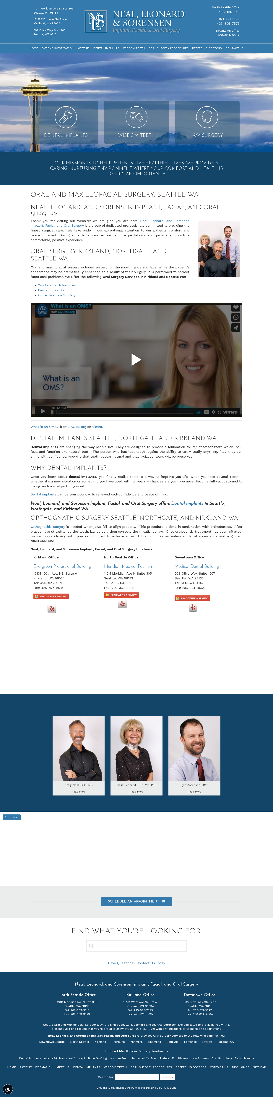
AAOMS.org (77, 427)
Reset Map (12, 817)
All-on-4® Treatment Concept (64, 1058)
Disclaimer (240, 1067)
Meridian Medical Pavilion (128, 566)
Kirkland (101, 1041)
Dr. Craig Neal (109, 1024)
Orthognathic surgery (48, 527)
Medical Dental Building (197, 566)
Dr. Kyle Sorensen (164, 1024)
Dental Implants (106, 48)
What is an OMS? (45, 427)
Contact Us (234, 48)
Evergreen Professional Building (62, 566)
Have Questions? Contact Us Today (136, 963)
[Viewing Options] (8, 1089)
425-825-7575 (228, 23)
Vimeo (97, 427)
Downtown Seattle (52, 1041)
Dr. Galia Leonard (133, 1024)
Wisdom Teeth (134, 48)
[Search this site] (91, 945)
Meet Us (83, 48)
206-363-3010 (229, 12)
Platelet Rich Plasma (174, 1058)
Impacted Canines (144, 1058)
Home (34, 48)
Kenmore (137, 1041)
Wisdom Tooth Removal (57, 285)
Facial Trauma (244, 1058)
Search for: (106, 1077)
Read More (80, 791)
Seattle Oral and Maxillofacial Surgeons (70, 1024)
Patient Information (58, 48)
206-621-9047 (228, 35)
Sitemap (259, 1067)
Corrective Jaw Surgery (56, 295)
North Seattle (80, 1041)
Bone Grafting (97, 1058)
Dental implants (43, 494)
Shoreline (119, 1041)
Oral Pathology (222, 1058)
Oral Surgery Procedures (168, 48)
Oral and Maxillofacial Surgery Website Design (125, 1087)
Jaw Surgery (200, 1058)
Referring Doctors (207, 48)
